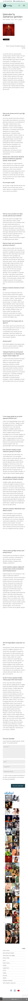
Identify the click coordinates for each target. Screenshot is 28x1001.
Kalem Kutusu (6, 963)
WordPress (10, 995)
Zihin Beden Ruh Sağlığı (9, 955)
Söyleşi (20, 19)
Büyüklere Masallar (7, 980)
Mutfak (4, 965)
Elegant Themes (8, 993)
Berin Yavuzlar (6, 19)
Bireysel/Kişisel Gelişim (8, 953)
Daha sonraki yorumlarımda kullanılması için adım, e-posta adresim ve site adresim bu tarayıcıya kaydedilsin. (14, 777)
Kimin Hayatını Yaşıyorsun (9, 983)
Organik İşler (6, 968)
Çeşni (4, 960)
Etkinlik (4, 978)
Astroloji (5, 975)
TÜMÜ (23, 948)
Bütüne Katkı (6, 958)
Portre (4, 970)
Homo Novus (6, 950)
